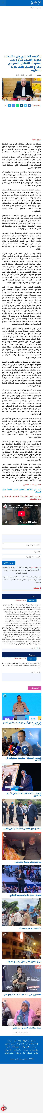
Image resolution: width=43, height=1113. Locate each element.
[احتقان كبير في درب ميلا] (21, 912)
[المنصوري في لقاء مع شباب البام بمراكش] (21, 978)
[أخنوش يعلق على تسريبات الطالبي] (21, 879)
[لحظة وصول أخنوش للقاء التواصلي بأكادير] (21, 812)
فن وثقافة (15, 1046)
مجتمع (34, 1046)
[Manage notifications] (5, 1108)
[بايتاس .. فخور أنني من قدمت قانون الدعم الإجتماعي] (21, 706)
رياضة (23, 1046)
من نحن (33, 1040)
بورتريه (36, 1053)
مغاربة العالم (9, 1053)
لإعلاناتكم (17, 1040)
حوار (24, 1053)
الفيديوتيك (20, 1043)
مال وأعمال (34, 1049)
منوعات (25, 1049)
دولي (28, 1046)
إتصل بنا (26, 1040)
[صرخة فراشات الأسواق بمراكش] (21, 1012)
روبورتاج (18, 1053)
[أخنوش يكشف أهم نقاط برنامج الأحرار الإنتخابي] (21, 777)
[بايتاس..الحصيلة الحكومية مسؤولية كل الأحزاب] (21, 742)
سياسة (10, 1040)
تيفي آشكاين (9, 1043)
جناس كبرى (17, 1049)
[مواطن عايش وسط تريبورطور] (21, 846)
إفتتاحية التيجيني (32, 1043)
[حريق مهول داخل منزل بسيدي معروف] (21, 945)
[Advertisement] (21, 31)
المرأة (8, 1046)
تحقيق (29, 1053)
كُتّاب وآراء (8, 1049)
